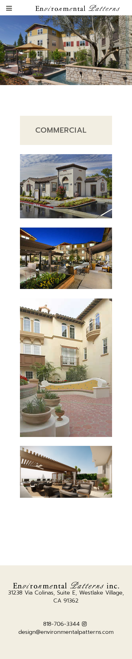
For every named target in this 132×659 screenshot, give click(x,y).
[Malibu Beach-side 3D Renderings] (66, 472)
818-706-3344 (61, 624)
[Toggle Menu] (9, 9)
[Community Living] (66, 186)
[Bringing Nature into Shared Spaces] (66, 258)
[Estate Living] (66, 367)
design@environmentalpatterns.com (66, 632)
